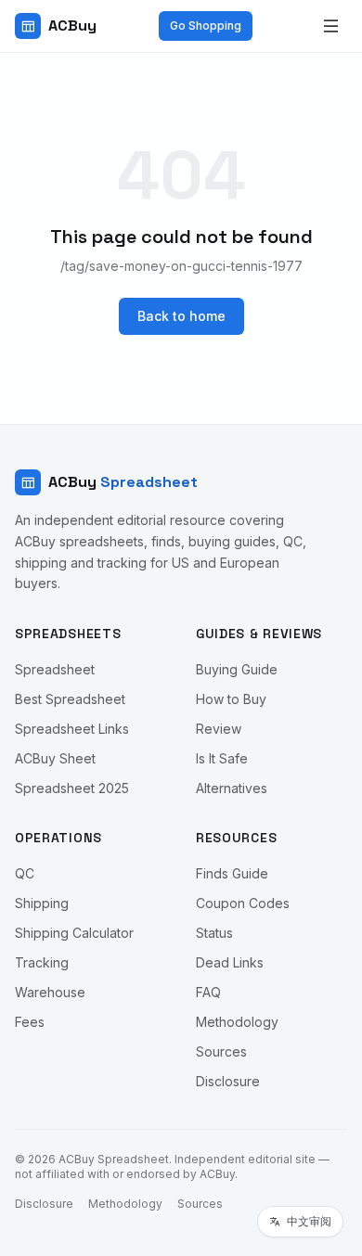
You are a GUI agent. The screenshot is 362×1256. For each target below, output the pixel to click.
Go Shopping (205, 25)
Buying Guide (237, 669)
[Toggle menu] (330, 26)
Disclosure (228, 1081)
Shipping (42, 903)
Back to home (181, 316)
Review (218, 729)
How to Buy (231, 699)
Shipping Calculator (74, 933)
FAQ (208, 992)
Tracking (42, 962)
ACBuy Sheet (55, 758)
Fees (30, 1022)
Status (214, 933)
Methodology (237, 1022)
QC (24, 873)
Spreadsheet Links (72, 729)
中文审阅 (309, 1221)
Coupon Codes (243, 903)
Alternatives (231, 788)
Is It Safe (222, 758)
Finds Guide (232, 873)
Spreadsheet (55, 669)
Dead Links (230, 962)
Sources (221, 1051)
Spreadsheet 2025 (72, 788)
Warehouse (50, 992)
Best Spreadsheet (70, 699)
